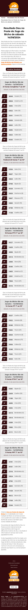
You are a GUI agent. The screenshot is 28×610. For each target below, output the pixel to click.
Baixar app (14, 587)
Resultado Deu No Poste (15, 17)
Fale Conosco (14, 567)
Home (3, 17)
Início (14, 561)
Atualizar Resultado (14, 69)
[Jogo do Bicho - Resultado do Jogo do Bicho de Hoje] (14, 7)
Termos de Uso (14, 565)
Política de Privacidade (14, 563)
